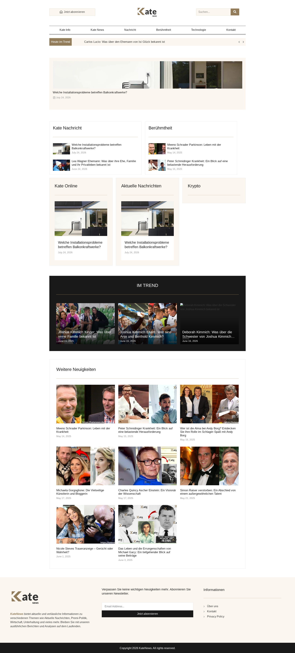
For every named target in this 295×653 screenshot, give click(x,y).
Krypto (194, 185)
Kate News (97, 29)
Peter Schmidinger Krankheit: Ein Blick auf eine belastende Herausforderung (197, 163)
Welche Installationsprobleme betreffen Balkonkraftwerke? (90, 92)
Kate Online (66, 185)
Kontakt (231, 29)
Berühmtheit (163, 29)
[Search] (235, 12)
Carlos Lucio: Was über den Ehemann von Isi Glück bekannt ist (114, 41)
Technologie (198, 29)
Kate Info (65, 29)
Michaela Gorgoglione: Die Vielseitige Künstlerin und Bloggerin (80, 492)
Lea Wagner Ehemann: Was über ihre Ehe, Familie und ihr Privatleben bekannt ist (104, 163)
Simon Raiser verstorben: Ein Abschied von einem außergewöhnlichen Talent (208, 492)
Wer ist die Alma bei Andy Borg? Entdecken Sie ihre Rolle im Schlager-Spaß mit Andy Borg (208, 432)
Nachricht (130, 29)
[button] (243, 42)
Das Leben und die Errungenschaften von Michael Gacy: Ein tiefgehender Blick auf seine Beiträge (144, 552)
